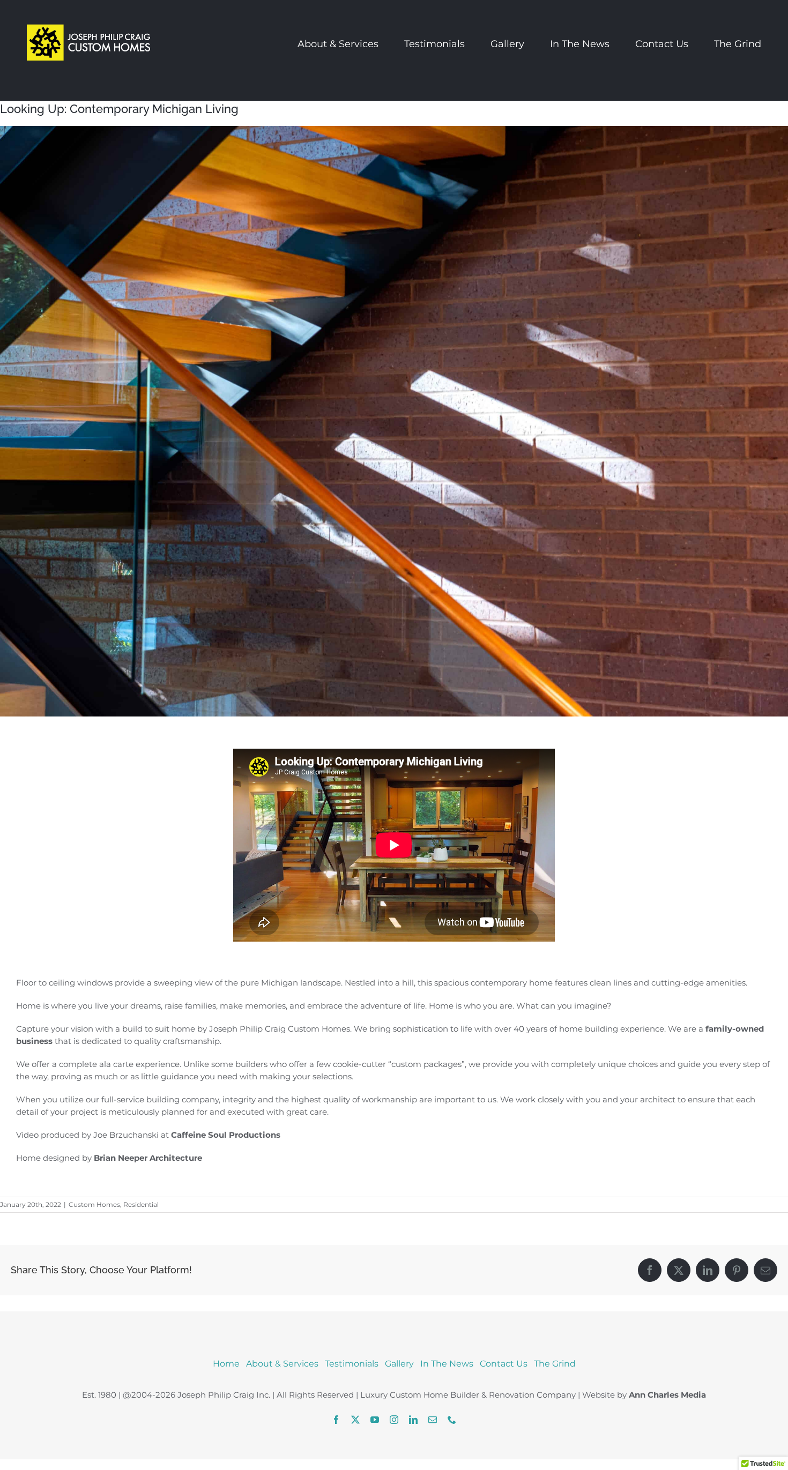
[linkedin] (413, 1419)
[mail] (432, 1419)
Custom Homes (94, 1204)
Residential (141, 1204)
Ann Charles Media (667, 1395)
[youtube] (374, 1419)
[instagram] (394, 1419)
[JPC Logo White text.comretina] (88, 16)
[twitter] (355, 1419)
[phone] (452, 1419)
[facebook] (336, 1419)
